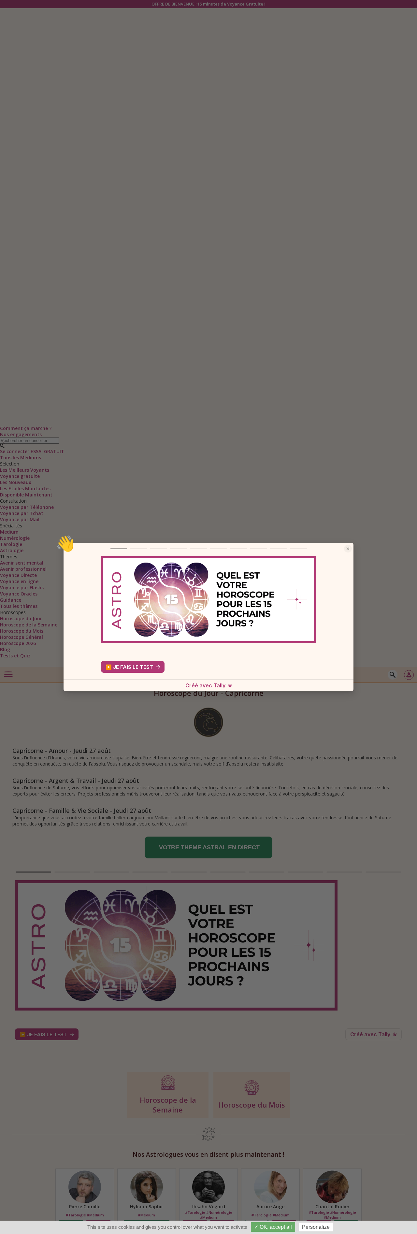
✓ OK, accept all (273, 1227)
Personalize (316, 1227)
